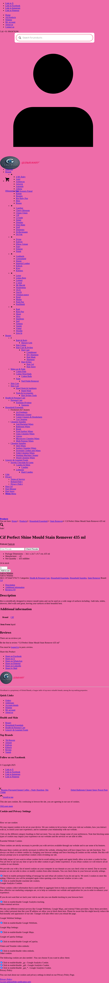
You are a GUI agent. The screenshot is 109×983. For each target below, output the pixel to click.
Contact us (9, 27)
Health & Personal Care (40, 578)
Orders (8, 700)
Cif (1, 580)
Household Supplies (78, 578)
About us (9, 24)
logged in (15, 647)
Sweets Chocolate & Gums (22, 462)
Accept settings (6, 982)
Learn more (8, 806)
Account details (11, 705)
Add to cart (5, 571)
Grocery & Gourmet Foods (16, 730)
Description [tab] (10, 585)
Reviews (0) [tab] (10, 590)
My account (10, 22)
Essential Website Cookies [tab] (11, 841)
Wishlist (8, 20)
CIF (12, 617)
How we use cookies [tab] (9, 822)
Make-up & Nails (18, 369)
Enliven (8, 745)
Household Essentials (60, 578)
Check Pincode (32, 549)
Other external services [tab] (9, 904)
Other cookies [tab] (6, 953)
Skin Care (15, 383)
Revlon (8, 750)
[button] (6, 573)
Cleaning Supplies (18, 422)
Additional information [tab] (14, 587)
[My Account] (53, 153)
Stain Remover (94, 578)
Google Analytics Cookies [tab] (11, 883)
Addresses (9, 703)
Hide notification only (22, 982)
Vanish (8, 752)
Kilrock (8, 747)
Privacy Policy (6, 979)
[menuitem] (57, 15)
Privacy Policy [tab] (6, 970)
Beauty (8, 723)
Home (8, 15)
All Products (10, 17)
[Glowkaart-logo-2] (20, 169)
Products (4, 519)
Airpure (8, 742)
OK (1, 806)
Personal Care (16, 400)
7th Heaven (10, 740)
